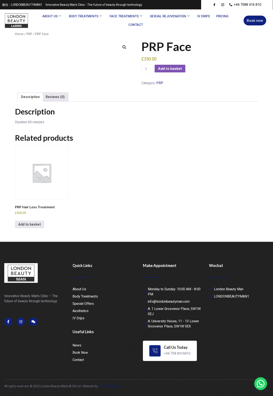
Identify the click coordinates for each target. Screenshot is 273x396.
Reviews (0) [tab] (55, 97)
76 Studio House (110, 386)
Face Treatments (124, 16)
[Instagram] (21, 322)
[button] (124, 47)
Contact (135, 24)
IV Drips (203, 16)
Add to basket (170, 68)
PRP (29, 34)
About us (50, 16)
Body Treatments (83, 16)
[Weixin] (33, 322)
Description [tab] (30, 97)
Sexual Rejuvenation (168, 16)
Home (19, 34)
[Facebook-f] (8, 322)
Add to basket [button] (29, 224)
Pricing (222, 16)
